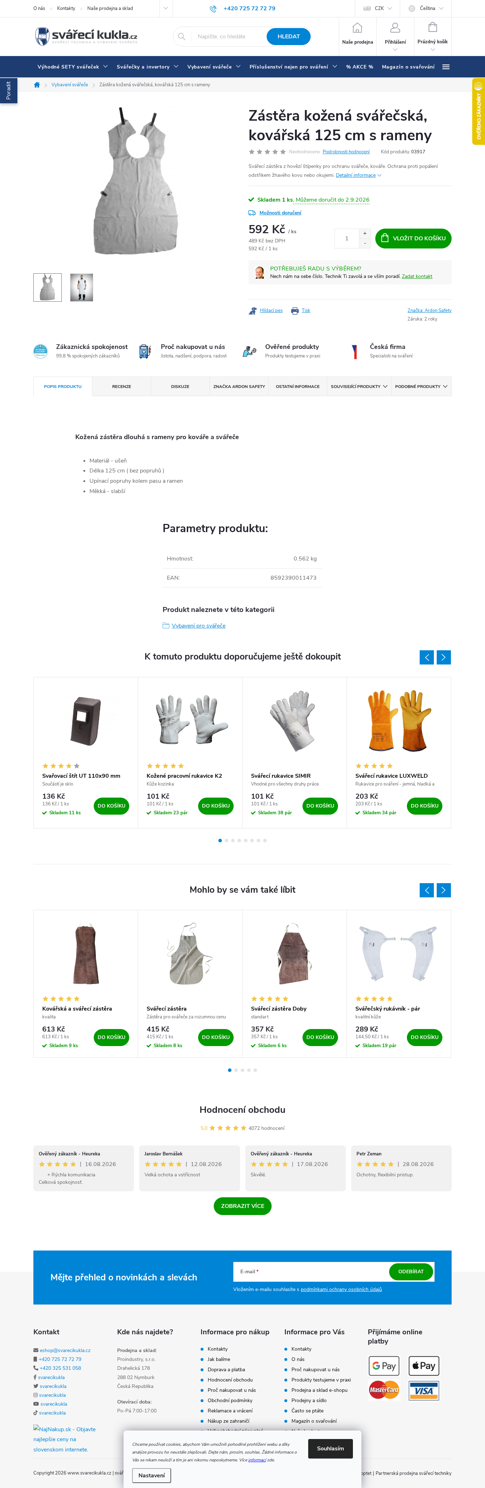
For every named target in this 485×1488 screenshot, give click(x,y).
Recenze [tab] (121, 386)
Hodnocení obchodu (242, 1110)
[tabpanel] (86, 752)
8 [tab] (265, 840)
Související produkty (355, 386)
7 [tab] (258, 840)
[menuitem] (73, 67)
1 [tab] (220, 840)
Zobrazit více (242, 1206)
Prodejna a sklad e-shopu (319, 1390)
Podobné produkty (417, 386)
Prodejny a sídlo (309, 1401)
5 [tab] (245, 840)
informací (257, 1460)
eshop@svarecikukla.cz (65, 1350)
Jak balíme (219, 1359)
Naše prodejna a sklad (110, 8)
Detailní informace (356, 175)
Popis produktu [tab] (63, 386)
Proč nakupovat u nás (232, 1390)
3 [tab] (233, 840)
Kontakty (66, 8)
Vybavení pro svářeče (198, 626)
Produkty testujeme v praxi (321, 1380)
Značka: (430, 310)
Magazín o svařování (314, 1421)
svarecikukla (51, 1377)
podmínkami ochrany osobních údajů (341, 1289)
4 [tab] (239, 840)
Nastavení (151, 1475)
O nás (39, 8)
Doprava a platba (226, 1370)
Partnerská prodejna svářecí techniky (414, 1473)
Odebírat (411, 1271)
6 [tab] (252, 840)
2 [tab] (226, 840)
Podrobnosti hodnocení (346, 152)
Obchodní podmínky (230, 1401)
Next (444, 657)
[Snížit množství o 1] (365, 243)
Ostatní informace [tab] (298, 386)
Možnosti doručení (280, 212)
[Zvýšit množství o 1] (365, 234)
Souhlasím (330, 1449)
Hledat (289, 36)
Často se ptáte (307, 1411)
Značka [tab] (239, 386)
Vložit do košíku (419, 238)
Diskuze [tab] (180, 386)
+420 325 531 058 (60, 1368)
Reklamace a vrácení (230, 1411)
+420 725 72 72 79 (60, 1359)
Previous (427, 657)
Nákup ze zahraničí (228, 1421)
